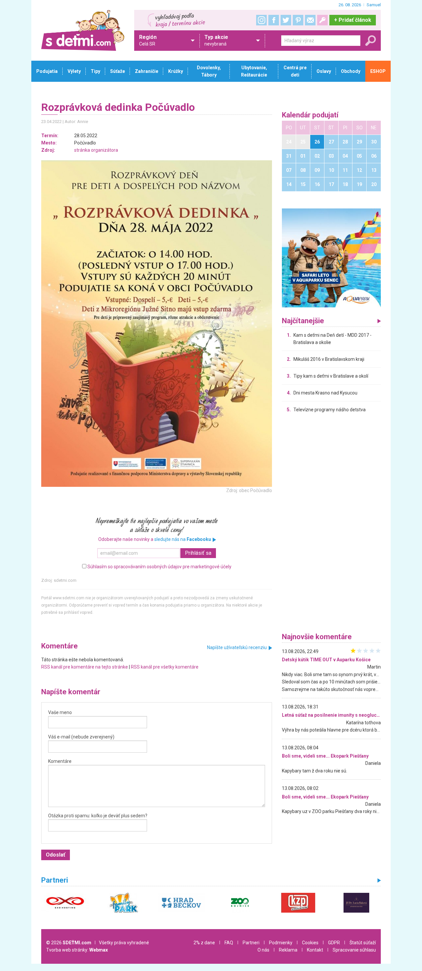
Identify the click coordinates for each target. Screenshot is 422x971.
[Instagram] (261, 20)
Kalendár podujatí (310, 115)
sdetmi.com (65, 580)
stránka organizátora (96, 150)
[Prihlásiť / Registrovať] (322, 20)
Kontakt (315, 950)
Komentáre (60, 761)
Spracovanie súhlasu (354, 950)
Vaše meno (60, 712)
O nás (263, 950)
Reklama (288, 950)
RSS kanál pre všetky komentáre (164, 667)
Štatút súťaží (362, 942)
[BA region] (331, 257)
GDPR (334, 942)
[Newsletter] (310, 20)
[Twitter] (286, 20)
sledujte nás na (182, 539)
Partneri (251, 942)
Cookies (310, 942)
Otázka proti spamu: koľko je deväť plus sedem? (97, 815)
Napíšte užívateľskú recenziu (237, 647)
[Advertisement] (331, 524)
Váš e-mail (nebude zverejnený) (81, 736)
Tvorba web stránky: (77, 950)
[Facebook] (273, 20)
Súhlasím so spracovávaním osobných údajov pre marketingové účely (159, 566)
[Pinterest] (298, 20)
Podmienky (280, 942)
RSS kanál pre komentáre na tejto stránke (84, 667)
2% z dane (204, 942)
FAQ (229, 942)
